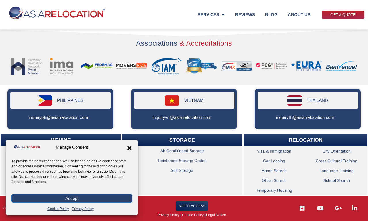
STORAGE (182, 139)
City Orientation (337, 151)
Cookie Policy (58, 209)
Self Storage (182, 170)
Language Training (337, 170)
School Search (336, 180)
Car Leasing (274, 161)
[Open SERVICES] (223, 15)
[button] (129, 148)
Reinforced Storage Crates (182, 160)
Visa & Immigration (274, 151)
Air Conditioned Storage (182, 150)
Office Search (274, 180)
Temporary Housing (274, 190)
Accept (71, 198)
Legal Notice (216, 215)
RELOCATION (305, 140)
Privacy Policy (83, 209)
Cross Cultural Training (337, 161)
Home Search (274, 170)
